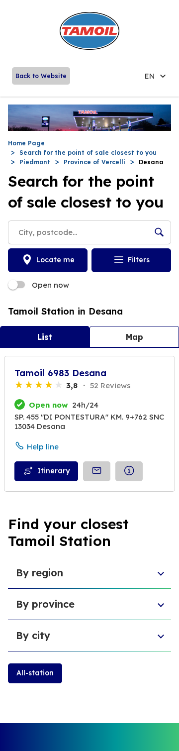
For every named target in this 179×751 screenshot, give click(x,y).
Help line (43, 446)
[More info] (129, 471)
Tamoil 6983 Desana (60, 373)
